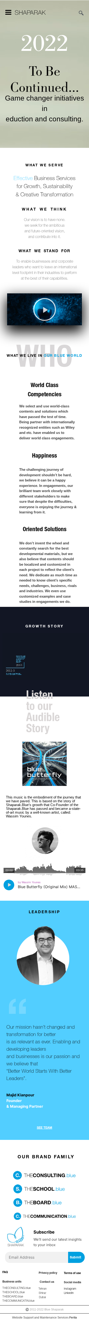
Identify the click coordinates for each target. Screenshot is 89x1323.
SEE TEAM (44, 1127)
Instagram (70, 1288)
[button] (44, 309)
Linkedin (69, 1293)
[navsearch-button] (79, 13)
